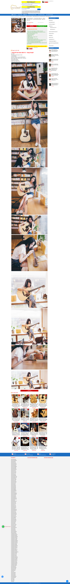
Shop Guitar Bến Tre (13, 526)
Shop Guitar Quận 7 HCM (14, 476)
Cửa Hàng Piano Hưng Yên (14, 537)
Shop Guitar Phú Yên (13, 505)
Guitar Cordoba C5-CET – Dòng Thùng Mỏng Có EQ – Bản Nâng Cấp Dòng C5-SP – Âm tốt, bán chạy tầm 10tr (25, 419)
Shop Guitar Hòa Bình (13, 568)
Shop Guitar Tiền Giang (13, 514)
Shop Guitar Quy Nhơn (13, 519)
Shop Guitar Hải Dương (13, 464)
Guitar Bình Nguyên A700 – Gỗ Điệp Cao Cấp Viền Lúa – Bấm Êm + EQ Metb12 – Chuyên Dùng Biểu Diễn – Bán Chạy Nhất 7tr (34, 419)
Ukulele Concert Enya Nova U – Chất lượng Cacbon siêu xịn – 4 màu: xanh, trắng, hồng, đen (55, 84)
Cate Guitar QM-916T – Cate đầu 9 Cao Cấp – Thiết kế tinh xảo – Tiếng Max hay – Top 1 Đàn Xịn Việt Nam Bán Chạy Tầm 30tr (16, 433)
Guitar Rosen (12, 571)
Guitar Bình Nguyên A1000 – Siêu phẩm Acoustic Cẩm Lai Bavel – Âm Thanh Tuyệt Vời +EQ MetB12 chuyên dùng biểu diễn (43, 405)
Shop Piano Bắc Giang (49, 14)
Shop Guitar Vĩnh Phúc (13, 520)
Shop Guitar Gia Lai (13, 508)
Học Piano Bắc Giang (41, 14)
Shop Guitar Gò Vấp (13, 480)
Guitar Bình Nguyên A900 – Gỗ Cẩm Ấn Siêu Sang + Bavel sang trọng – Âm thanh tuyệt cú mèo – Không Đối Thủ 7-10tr (25, 405)
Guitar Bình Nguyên (13, 570)
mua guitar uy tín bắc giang (25, 12)
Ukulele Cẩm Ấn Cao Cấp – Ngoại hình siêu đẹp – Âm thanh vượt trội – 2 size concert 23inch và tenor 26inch (53, 69)
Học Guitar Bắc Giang (33, 14)
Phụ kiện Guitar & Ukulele (52, 41)
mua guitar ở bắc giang (24, 11)
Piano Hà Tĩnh (12, 580)
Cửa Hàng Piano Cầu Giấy (14, 539)
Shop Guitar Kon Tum (13, 506)
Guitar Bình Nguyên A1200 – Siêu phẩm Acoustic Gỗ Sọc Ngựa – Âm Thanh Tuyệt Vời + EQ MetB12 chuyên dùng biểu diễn (34, 405)
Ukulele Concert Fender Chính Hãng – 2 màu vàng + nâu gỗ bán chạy (54, 60)
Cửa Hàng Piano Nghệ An (14, 565)
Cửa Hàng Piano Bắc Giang (14, 534)
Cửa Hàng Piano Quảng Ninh (14, 536)
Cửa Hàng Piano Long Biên (14, 538)
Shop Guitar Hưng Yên (13, 465)
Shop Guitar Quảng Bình (14, 531)
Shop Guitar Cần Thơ (13, 511)
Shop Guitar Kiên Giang (13, 513)
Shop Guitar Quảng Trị (13, 532)
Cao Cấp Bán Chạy (17, 16)
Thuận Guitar (12, 581)
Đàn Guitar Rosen (51, 33)
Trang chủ (14, 14)
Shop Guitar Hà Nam (13, 474)
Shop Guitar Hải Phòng (13, 463)
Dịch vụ (26, 14)
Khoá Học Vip (50, 37)
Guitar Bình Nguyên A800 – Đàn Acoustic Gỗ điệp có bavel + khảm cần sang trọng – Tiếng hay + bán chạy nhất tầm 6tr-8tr (16, 405)
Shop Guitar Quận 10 (13, 530)
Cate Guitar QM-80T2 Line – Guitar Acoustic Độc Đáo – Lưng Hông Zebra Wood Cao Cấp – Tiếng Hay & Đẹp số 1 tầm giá (25, 448)
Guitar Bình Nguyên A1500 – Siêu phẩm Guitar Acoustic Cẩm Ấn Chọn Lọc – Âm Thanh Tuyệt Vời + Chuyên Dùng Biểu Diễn (16, 419)
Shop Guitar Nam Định (13, 468)
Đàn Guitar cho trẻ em (53, 27)
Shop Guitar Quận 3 (13, 529)
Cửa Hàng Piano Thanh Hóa (14, 542)
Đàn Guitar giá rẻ (52, 29)
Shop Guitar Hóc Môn (13, 503)
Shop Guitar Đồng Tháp (13, 510)
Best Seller (50, 20)
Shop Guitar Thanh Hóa (13, 469)
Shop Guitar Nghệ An (13, 517)
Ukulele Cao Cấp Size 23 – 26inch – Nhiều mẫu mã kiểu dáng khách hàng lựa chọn (54, 50)
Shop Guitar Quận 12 (13, 484)
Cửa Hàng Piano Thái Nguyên (14, 540)
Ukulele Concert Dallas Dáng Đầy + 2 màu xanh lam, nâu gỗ (54, 64)
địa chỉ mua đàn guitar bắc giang (36, 11)
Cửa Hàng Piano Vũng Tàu (14, 543)
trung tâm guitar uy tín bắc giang (36, 12)
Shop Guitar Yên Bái (13, 470)
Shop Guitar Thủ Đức (13, 482)
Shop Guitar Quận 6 (13, 574)
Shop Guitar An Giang (13, 512)
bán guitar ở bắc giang (29, 11)
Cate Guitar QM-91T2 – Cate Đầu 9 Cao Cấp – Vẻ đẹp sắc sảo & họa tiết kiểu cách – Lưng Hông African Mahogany (34, 433)
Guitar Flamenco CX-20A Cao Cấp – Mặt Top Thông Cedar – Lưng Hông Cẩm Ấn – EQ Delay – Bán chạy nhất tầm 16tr (34, 448)
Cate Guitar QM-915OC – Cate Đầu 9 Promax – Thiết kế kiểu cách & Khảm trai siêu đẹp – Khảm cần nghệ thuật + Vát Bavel (25, 433)
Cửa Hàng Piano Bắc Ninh (14, 535)
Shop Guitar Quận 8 (13, 483)
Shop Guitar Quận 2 (13, 523)
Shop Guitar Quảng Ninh (14, 460)
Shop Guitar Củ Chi (13, 504)
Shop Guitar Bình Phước (14, 509)
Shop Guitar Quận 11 (13, 575)
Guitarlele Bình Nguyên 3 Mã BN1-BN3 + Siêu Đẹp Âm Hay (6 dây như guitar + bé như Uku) (55, 74)
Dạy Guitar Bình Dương (13, 567)
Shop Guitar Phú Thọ (13, 462)
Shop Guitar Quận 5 (13, 573)
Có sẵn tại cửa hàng (51, 24)
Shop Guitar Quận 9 (13, 522)
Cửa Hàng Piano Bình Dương (14, 545)
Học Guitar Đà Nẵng (13, 577)
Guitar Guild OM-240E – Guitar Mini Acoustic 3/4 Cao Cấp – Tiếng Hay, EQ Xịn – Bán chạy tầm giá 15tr (43, 448)
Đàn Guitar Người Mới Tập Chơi (53, 31)
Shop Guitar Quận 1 (13, 528)
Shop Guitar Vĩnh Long (13, 516)
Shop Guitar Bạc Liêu (13, 566)
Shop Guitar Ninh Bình (13, 475)
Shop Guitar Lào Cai (13, 473)
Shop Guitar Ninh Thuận (14, 527)
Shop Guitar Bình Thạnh (14, 477)
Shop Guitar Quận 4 (13, 572)
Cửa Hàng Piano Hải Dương (14, 541)
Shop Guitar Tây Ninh (13, 521)
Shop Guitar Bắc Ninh (13, 459)
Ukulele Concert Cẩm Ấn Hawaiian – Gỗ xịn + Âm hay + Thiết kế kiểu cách (54, 79)
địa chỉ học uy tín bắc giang (25, 13)
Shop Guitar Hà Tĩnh (13, 518)
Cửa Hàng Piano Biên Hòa (14, 546)
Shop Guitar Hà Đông (13, 478)
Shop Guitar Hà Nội (13, 461)
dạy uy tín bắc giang (30, 12)
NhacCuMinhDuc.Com (37, 583)
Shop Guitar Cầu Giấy (13, 472)
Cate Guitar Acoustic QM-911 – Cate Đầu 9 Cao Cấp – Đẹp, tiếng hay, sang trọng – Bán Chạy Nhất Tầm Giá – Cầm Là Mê (43, 419)
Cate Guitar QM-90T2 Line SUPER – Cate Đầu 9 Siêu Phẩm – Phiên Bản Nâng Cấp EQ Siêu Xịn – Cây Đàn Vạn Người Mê (43, 433)
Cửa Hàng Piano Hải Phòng (14, 547)
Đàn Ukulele (50, 35)
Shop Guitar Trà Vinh (13, 525)
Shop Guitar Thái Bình (13, 467)
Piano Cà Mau (12, 579)
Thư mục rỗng (51, 45)
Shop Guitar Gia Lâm (13, 569)
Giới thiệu (20, 14)
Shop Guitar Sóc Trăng (13, 524)
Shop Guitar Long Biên (13, 479)
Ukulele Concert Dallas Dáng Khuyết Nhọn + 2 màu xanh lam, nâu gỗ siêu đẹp (55, 55)
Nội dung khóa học (51, 39)
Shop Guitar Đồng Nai (13, 507)
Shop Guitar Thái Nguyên (14, 466)
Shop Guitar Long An (13, 515)
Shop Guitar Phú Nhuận (13, 481)
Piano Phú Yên (12, 578)
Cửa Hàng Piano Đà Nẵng (14, 544)
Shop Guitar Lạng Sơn (13, 471)
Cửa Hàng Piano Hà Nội (14, 533)
